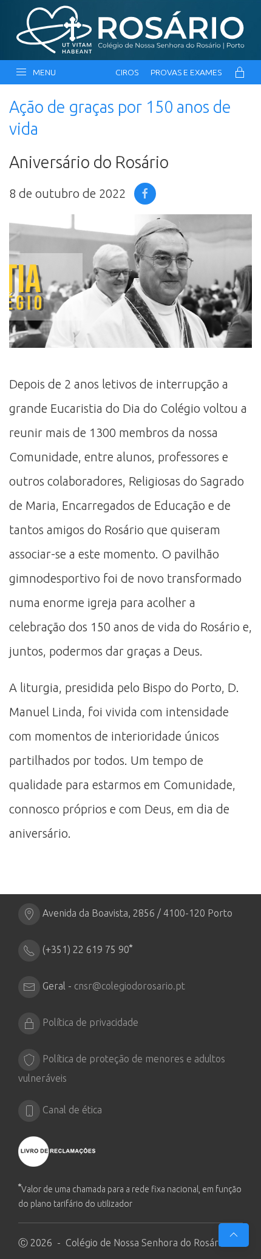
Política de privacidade (90, 1022)
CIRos (126, 72)
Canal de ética (72, 1109)
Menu (42, 72)
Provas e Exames (186, 72)
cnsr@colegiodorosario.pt (129, 985)
